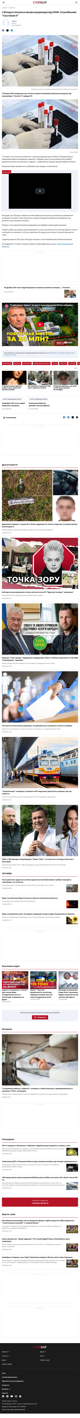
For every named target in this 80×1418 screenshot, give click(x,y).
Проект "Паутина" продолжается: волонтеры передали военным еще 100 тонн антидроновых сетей (41, 993)
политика (72, 363)
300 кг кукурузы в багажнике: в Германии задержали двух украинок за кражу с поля (36, 1145)
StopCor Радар (7, 1364)
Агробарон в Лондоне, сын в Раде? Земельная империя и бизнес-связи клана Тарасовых (37, 1257)
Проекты (5, 1352)
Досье (4, 1360)
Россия (55, 363)
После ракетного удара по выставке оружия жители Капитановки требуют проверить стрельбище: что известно (36, 881)
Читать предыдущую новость (12, 399)
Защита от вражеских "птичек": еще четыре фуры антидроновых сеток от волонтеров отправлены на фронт (15, 995)
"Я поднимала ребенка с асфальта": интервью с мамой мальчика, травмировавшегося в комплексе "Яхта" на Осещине (37, 1089)
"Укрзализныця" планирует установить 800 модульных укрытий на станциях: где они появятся (37, 792)
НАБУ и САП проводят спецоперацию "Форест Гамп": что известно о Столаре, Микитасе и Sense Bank (38, 860)
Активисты (5, 1385)
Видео (42, 1352)
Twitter (72, 353)
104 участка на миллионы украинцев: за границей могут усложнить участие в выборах (37, 725)
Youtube (66, 353)
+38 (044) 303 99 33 (40, 1203)
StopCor (14, 21)
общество (63, 363)
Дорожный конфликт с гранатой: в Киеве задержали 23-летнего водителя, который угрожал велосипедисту (39, 525)
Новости (5, 1356)
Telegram (54, 353)
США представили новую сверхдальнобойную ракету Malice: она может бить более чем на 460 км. (40, 1178)
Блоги (42, 1356)
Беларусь (17, 363)
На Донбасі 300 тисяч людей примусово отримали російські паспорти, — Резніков (37, 287)
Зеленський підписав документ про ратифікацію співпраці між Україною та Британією (40, 407)
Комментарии (11, 418)
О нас (4, 1373)
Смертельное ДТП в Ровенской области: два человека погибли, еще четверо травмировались (39, 1161)
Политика (12, 8)
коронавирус (7, 363)
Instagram (7, 355)
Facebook (61, 353)
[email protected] (19, 1410)
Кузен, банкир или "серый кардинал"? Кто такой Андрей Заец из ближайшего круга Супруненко (36, 1240)
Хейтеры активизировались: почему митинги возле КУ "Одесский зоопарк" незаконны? (37, 592)
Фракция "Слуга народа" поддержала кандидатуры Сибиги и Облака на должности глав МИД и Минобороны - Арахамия (40, 659)
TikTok (13, 355)
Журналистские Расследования (12, 1381)
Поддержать (41, 1017)
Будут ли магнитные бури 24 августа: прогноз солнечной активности (30, 898)
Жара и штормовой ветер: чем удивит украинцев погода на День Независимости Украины (38, 914)
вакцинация (27, 363)
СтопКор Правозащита (9, 1377)
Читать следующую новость (39, 399)
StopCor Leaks (8, 1214)
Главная (4, 8)
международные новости (42, 363)
